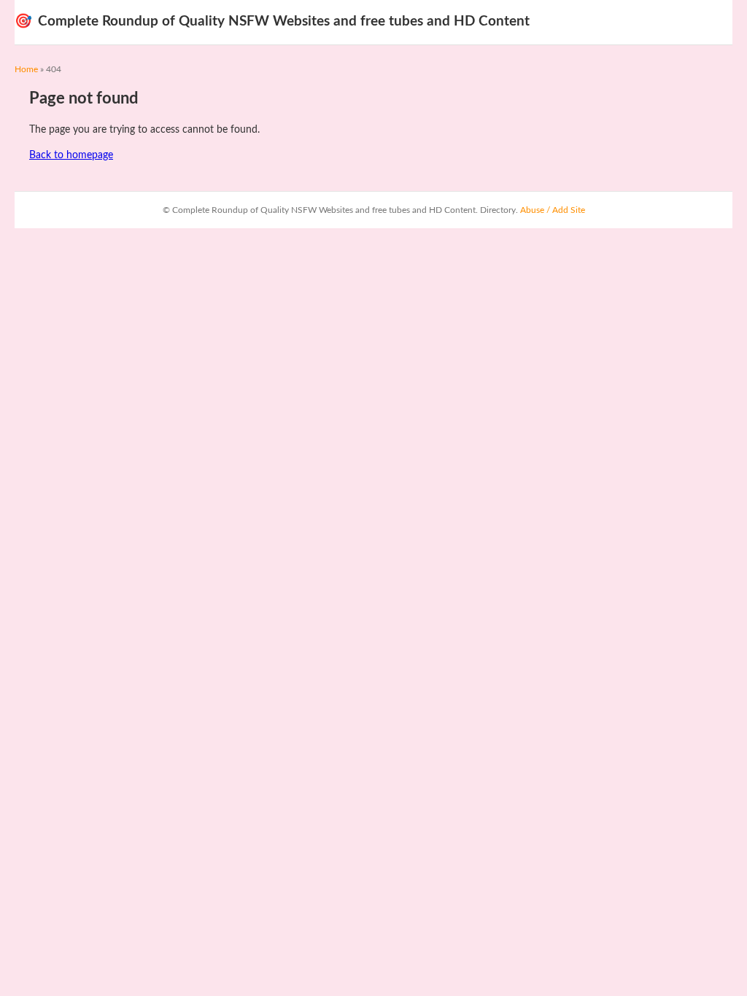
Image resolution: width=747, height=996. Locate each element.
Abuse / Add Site (552, 210)
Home (26, 69)
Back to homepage (71, 155)
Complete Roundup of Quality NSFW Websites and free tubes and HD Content (272, 21)
